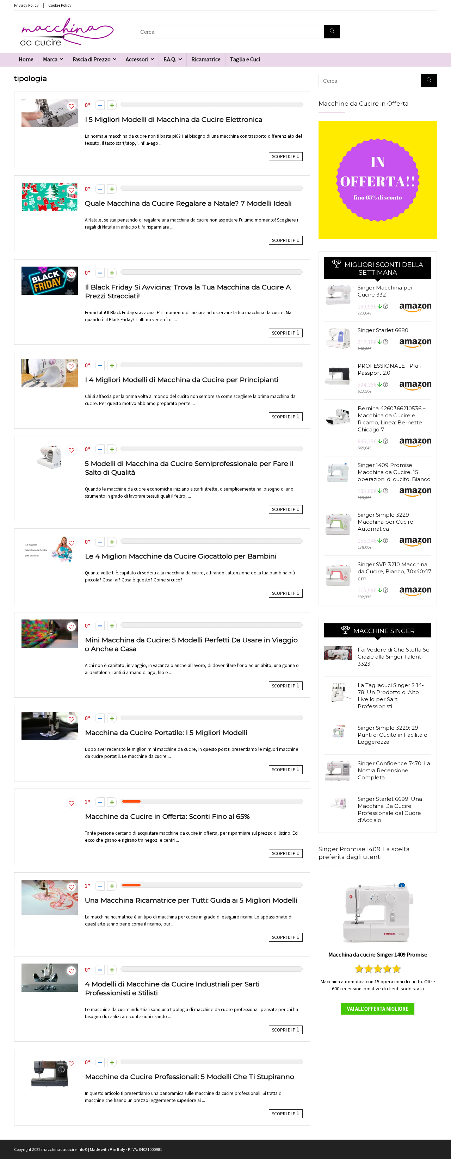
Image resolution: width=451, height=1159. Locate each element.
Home (26, 59)
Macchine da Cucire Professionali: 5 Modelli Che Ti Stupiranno (189, 1076)
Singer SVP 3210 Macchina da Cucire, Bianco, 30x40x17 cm (394, 571)
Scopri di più (285, 157)
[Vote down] (100, 105)
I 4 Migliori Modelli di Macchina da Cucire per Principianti (181, 379)
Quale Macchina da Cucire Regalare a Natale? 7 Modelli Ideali (188, 203)
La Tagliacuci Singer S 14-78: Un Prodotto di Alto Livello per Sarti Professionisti (391, 696)
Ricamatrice (206, 59)
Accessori (137, 59)
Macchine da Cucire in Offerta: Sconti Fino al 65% (167, 816)
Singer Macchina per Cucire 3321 (385, 291)
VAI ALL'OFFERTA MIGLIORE (377, 1008)
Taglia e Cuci (245, 59)
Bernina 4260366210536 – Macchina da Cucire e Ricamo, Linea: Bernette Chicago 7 (392, 419)
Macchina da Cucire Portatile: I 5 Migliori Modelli (166, 732)
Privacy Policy (26, 5)
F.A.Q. (169, 59)
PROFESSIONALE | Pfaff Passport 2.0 (390, 369)
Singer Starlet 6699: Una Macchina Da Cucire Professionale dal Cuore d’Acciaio (390, 809)
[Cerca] (332, 31)
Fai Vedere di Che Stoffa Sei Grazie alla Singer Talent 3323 (394, 656)
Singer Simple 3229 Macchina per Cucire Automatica (385, 521)
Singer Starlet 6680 (383, 330)
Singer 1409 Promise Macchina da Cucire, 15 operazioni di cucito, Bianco (394, 472)
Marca (50, 59)
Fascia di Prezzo (92, 59)
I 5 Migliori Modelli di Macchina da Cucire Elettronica (173, 119)
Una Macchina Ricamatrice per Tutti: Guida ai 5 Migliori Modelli (191, 900)
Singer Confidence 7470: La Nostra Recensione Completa (394, 770)
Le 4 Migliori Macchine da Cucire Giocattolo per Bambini (181, 556)
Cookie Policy (60, 5)
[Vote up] (112, 105)
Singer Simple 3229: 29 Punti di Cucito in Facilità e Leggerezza (392, 734)
